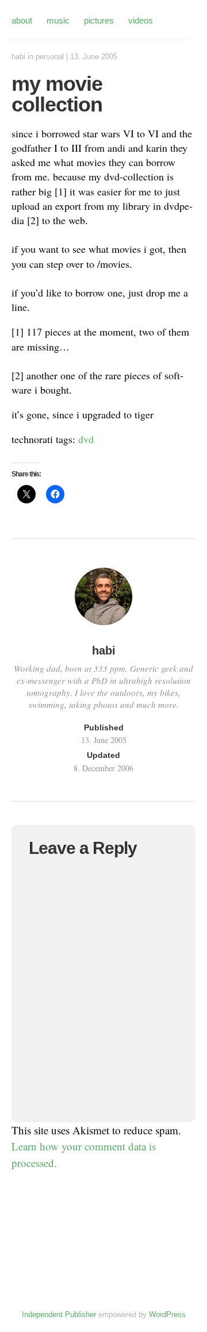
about (22, 20)
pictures (99, 20)
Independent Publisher (59, 1314)
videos (140, 20)
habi (18, 56)
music (58, 20)
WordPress (167, 1314)
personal (50, 56)
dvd (86, 439)
